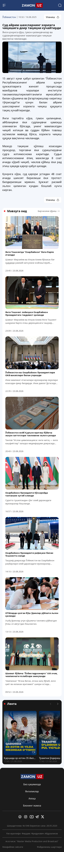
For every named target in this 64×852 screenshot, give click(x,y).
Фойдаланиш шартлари (49, 847)
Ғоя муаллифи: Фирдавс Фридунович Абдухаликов (32, 833)
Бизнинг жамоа (32, 805)
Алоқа (32, 798)
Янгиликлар (32, 791)
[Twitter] (43, 817)
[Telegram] (37, 817)
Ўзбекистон (9, 17)
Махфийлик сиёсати (12, 847)
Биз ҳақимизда (32, 784)
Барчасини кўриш (47, 211)
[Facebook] (20, 817)
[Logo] (32, 5)
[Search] (60, 5)
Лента (12, 703)
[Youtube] (32, 817)
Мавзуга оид (17, 211)
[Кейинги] (57, 703)
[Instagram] (26, 817)
